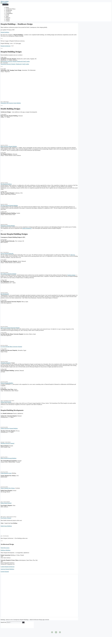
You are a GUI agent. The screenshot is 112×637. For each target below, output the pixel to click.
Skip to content (4, 1)
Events (7, 15)
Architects (8, 12)
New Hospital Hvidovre (6, 184)
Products (8, 17)
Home (7, 7)
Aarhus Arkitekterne (27, 228)
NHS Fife (72, 254)
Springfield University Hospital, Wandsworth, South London (15, 64)
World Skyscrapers (5, 547)
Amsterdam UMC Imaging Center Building (11, 103)
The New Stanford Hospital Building (9, 205)
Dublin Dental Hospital (6, 503)
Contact (8, 20)
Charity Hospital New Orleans (8, 488)
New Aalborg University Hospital (8, 273)
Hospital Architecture (5, 46)
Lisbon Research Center (6, 473)
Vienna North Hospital (6, 402)
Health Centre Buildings (6, 526)
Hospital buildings (5, 32)
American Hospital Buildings (7, 569)
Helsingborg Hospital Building (8, 225)
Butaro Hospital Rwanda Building (8, 458)
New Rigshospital (5, 294)
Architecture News (10, 9)
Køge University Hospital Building (9, 146)
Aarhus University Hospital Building (9, 428)
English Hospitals (5, 571)
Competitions (9, 13)
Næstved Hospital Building (7, 383)
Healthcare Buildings (5, 550)
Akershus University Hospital (7, 443)
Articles (8, 19)
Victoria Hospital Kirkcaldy (7, 253)
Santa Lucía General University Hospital (10, 327)
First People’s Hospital (6, 518)
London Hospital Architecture (7, 566)
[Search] (23, 622)
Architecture (9, 10)
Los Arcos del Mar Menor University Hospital (11, 346)
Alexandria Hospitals (5, 362)
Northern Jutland (71, 275)
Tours (7, 16)
